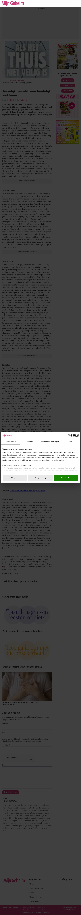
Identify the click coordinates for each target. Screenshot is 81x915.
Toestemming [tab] (11, 441)
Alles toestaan (66, 478)
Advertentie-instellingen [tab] (50, 441)
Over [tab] (70, 441)
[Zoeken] (77, 3)
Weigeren (14, 478)
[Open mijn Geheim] (71, 3)
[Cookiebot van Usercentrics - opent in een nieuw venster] (69, 435)
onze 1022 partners (14, 452)
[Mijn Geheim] (30, 3)
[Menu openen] (64, 3)
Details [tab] (30, 441)
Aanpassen (39, 478)
